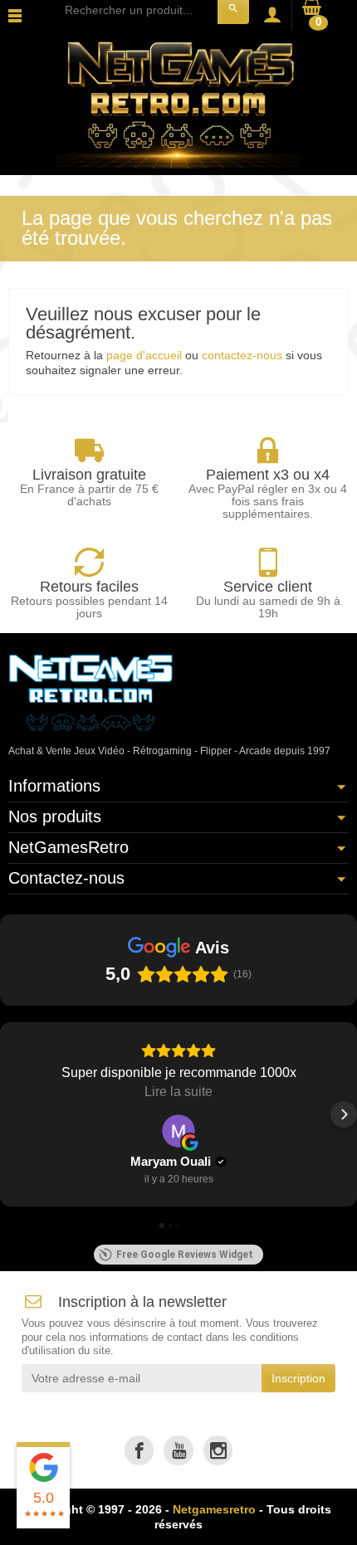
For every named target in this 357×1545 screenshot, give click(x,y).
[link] (139, 1450)
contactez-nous (242, 355)
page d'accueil (144, 355)
